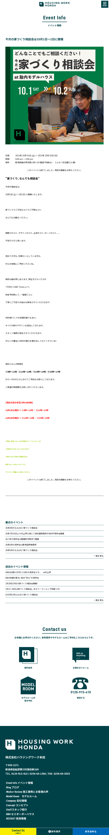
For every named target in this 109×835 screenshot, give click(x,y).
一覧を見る (99, 555)
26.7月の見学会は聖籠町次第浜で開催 (22, 539)
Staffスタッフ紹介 (16, 809)
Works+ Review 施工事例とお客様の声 (27, 791)
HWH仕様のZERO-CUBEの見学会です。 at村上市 (28, 572)
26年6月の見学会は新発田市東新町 (21, 544)
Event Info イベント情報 (19, 782)
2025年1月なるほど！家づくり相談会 (21, 594)
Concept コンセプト (17, 805)
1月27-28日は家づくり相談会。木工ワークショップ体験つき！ (32, 588)
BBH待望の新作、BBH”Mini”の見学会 (22, 577)
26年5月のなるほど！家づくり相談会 (21, 550)
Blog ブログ (12, 787)
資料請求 (55, 831)
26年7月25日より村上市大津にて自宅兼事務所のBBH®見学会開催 (34, 533)
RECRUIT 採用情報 (16, 818)
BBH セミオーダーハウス (20, 814)
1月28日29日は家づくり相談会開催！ (21, 583)
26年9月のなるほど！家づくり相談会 (21, 527)
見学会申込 (91, 831)
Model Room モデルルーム (21, 796)
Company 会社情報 (16, 800)
